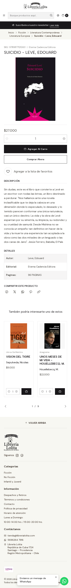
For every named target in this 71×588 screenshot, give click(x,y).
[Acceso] (58, 15)
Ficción (22, 33)
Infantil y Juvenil (12, 481)
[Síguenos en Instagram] (17, 455)
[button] (35, 423)
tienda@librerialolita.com (21, 535)
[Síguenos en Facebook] (22, 455)
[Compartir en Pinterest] (31, 292)
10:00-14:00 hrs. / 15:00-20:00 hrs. (23, 521)
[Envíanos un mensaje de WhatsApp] (64, 581)
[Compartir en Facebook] (6, 292)
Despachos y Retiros (15, 495)
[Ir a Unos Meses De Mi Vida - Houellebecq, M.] (52, 336)
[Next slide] (64, 406)
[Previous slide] (6, 406)
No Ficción (9, 477)
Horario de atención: (15, 512)
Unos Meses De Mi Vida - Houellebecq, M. (52, 360)
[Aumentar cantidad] (64, 139)
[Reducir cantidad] (7, 139)
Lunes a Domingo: (13, 517)
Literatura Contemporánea (44, 33)
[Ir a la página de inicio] (35, 5)
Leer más (54, 25)
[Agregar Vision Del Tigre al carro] (26, 391)
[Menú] (4, 15)
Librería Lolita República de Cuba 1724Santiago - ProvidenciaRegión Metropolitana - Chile (23, 549)
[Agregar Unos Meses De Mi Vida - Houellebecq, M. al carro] (60, 391)
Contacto (9, 504)
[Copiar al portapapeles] (38, 292)
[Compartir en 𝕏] (15, 292)
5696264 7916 (15, 539)
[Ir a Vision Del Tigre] (18, 336)
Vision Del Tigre (18, 356)
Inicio (11, 33)
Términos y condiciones (17, 499)
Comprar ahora (35, 159)
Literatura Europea (20, 36)
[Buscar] (51, 15)
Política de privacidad (15, 508)
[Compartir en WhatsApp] (22, 292)
